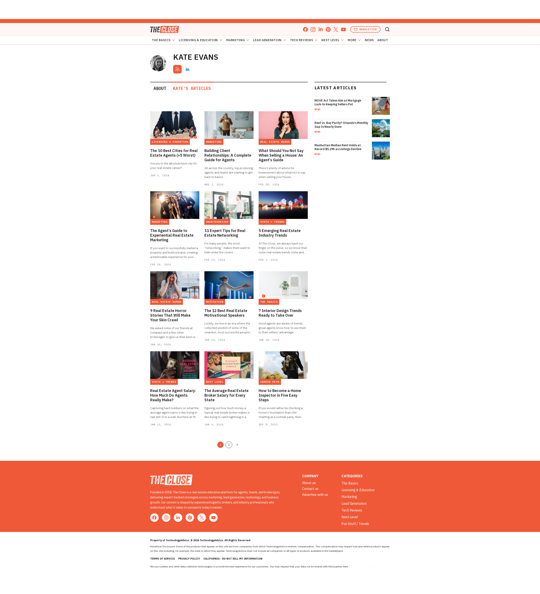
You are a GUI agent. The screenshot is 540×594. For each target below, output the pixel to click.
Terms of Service (162, 558)
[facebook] (305, 29)
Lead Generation (267, 40)
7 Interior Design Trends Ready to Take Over (280, 313)
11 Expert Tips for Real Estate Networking (224, 233)
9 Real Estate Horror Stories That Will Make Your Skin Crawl (170, 315)
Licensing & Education (198, 40)
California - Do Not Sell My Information (232, 558)
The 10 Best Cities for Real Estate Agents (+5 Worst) (174, 153)
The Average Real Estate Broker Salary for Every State (226, 395)
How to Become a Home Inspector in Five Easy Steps (280, 395)
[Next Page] (237, 444)
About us (309, 482)
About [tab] (160, 88)
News (369, 40)
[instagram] (313, 29)
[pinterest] (328, 29)
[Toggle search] (387, 29)
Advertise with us (315, 494)
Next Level (330, 40)
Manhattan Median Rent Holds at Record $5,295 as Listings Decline (338, 147)
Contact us (310, 488)
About (382, 40)
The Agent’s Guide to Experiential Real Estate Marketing (171, 235)
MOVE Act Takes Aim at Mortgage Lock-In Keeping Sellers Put (338, 102)
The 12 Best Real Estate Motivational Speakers (225, 313)
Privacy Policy (189, 558)
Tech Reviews (301, 40)
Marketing (235, 40)
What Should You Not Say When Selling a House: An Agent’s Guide (281, 155)
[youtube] (343, 29)
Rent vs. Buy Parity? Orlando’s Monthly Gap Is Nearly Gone (341, 125)
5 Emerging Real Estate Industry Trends (280, 233)
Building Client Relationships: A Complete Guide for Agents (227, 155)
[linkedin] (320, 29)
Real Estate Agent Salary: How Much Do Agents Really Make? (173, 395)
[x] (335, 29)
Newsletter (368, 29)
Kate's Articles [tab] (192, 88)
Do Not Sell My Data (361, 566)
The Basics (161, 40)
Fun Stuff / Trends (355, 524)
